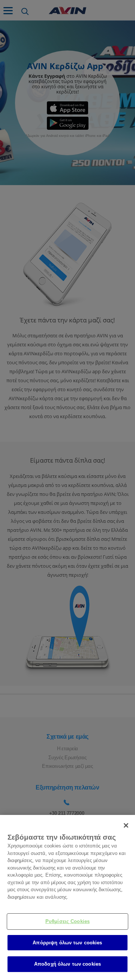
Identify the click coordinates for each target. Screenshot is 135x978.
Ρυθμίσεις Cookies (67, 921)
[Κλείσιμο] (126, 825)
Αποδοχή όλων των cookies (67, 964)
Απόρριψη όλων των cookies (67, 942)
